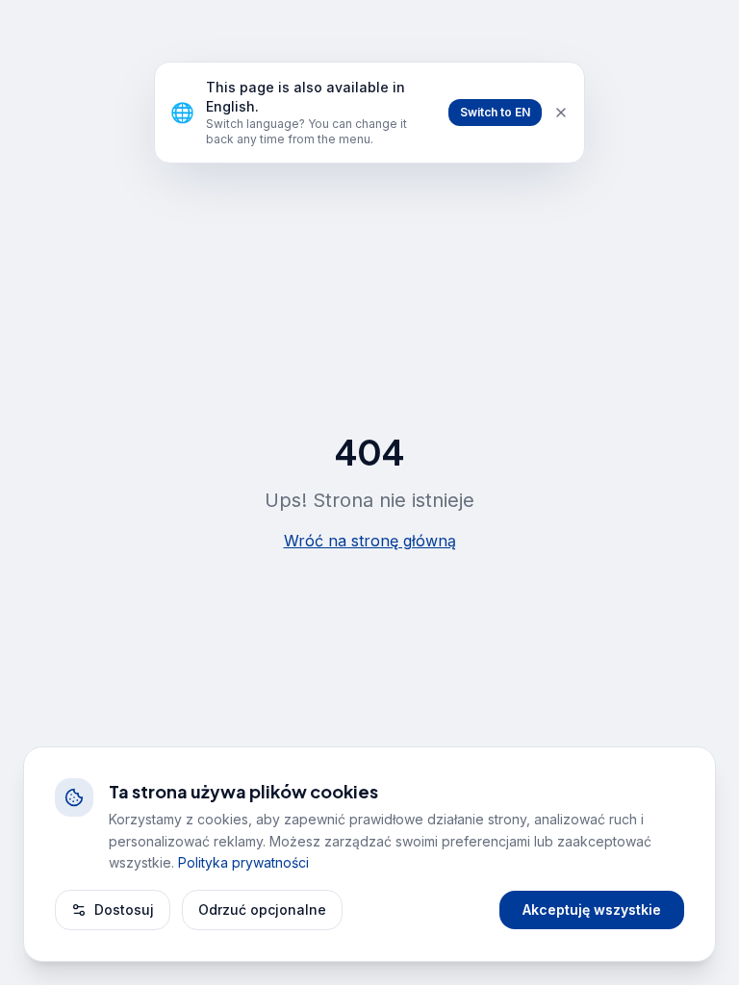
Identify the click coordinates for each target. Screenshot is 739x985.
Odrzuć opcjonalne (262, 909)
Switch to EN (495, 112)
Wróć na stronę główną (370, 540)
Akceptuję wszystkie (591, 909)
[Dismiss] (561, 112)
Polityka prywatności (243, 862)
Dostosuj (124, 909)
